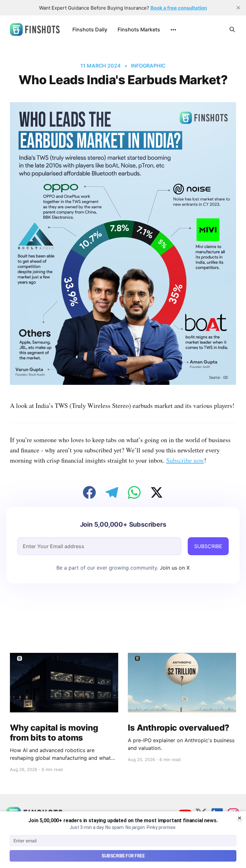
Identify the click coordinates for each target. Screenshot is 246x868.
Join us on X (174, 567)
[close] (238, 8)
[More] (173, 30)
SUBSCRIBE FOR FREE (123, 855)
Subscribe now (185, 460)
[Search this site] (232, 29)
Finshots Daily (89, 29)
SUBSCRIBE (208, 546)
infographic (148, 65)
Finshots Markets (139, 29)
